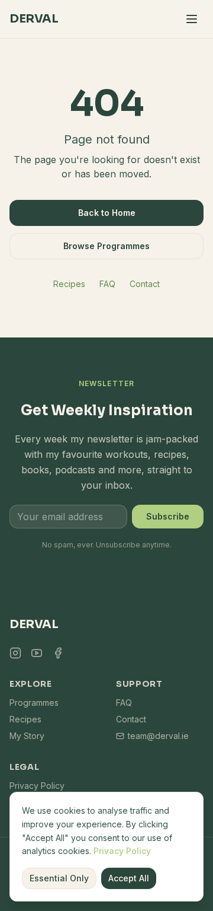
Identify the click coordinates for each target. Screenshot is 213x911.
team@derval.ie (158, 736)
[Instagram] (15, 653)
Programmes (34, 702)
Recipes (69, 284)
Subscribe (167, 516)
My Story (26, 736)
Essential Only (59, 878)
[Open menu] (192, 19)
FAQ (107, 284)
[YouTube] (37, 653)
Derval (33, 18)
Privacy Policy (122, 851)
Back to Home (106, 213)
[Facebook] (58, 653)
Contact (145, 284)
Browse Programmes (106, 246)
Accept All (128, 878)
